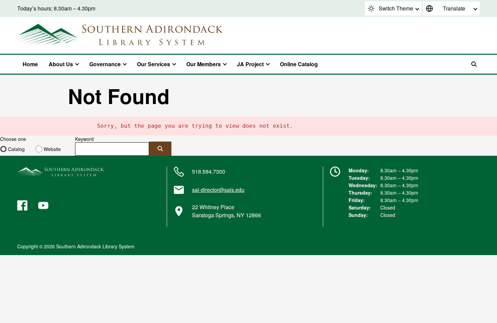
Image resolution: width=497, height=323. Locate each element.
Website (52, 149)
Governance (105, 64)
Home (30, 64)
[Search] (474, 64)
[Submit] (160, 149)
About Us (61, 64)
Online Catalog (299, 64)
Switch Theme (396, 8)
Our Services (153, 64)
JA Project (250, 64)
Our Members (203, 64)
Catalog (16, 149)
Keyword (84, 138)
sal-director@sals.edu (218, 190)
